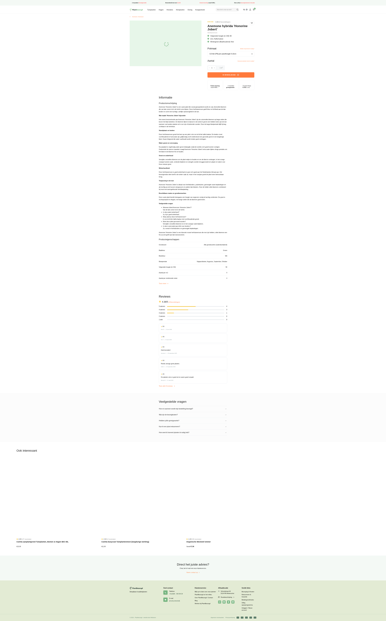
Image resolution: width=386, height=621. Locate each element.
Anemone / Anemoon (138, 16)
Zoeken (237, 9)
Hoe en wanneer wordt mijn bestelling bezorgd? (176, 409)
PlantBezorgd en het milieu (203, 594)
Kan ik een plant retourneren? (169, 426)
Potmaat (211, 48)
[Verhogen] (214, 68)
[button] (251, 23)
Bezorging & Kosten (248, 591)
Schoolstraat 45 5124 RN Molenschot (227, 592)
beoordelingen (225, 22)
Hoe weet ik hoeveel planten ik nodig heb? (174, 432)
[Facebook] (224, 602)
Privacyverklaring (230, 617)
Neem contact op (192, 572)
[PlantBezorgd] (136, 9)
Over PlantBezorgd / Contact (204, 597)
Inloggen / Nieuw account (247, 609)
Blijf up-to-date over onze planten (205, 591)
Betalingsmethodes (248, 600)
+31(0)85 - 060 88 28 (176, 594)
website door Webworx (149, 617)
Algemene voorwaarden (217, 617)
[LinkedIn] (232, 602)
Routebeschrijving (227, 597)
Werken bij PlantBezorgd (202, 603)
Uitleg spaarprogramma (247, 604)
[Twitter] (228, 602)
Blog (196, 600)
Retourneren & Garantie (246, 596)
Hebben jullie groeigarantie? (169, 420)
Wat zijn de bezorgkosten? (168, 415)
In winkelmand (229, 75)
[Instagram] (219, 602)
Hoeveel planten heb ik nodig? (246, 61)
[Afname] (209, 68)
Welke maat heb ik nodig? (247, 48)
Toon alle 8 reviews (166, 386)
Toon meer (163, 283)
